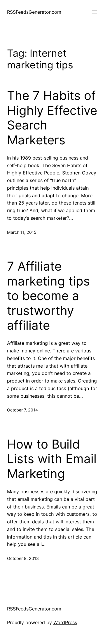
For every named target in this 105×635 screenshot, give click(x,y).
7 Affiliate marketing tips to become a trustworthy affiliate (48, 296)
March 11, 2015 (21, 232)
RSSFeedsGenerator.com (34, 12)
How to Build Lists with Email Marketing (52, 459)
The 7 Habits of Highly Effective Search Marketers (52, 117)
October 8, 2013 (23, 558)
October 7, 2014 (22, 409)
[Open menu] (94, 11)
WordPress (65, 622)
